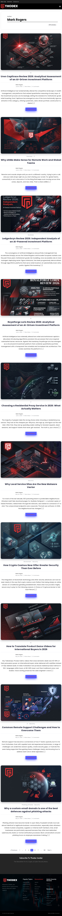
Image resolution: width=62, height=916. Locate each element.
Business (29, 156)
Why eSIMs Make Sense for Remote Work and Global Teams (31, 161)
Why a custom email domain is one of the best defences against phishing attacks (31, 810)
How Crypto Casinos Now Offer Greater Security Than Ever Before (31, 567)
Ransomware (39, 879)
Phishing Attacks (27, 805)
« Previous (13, 850)
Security (31, 480)
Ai (30, 73)
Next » (50, 850)
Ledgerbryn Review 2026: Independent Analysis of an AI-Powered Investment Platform (31, 240)
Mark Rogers (19, 84)
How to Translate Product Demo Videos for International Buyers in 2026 (31, 648)
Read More (31, 109)
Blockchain (27, 562)
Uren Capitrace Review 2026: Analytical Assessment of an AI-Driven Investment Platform (31, 78)
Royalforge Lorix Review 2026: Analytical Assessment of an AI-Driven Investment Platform (31, 323)
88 (44, 850)
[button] (60, 6)
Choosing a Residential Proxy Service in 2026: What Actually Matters (31, 407)
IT (34, 156)
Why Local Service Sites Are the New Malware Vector (31, 486)
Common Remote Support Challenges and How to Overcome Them (31, 729)
